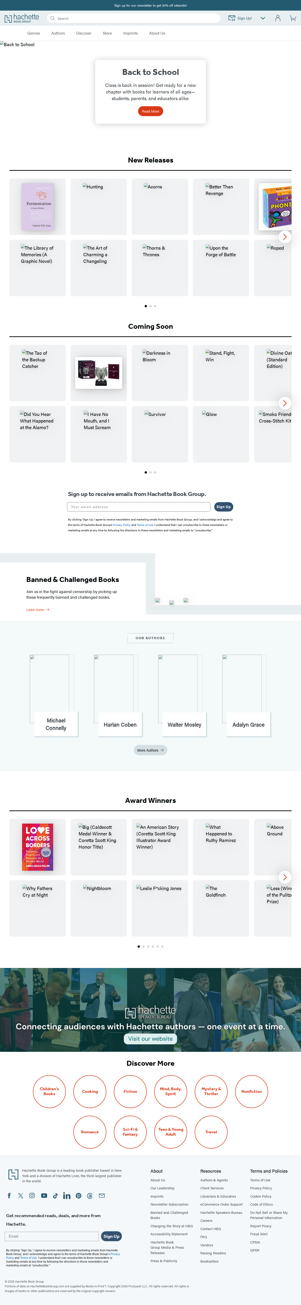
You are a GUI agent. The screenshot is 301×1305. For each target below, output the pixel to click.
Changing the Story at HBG (171, 1225)
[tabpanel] (150, 244)
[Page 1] (145, 306)
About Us (157, 1179)
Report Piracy (260, 1225)
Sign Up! (245, 18)
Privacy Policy (261, 1187)
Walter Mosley (184, 724)
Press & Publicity (163, 1260)
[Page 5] (157, 946)
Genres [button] (33, 33)
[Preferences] (262, 18)
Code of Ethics (261, 1204)
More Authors (147, 750)
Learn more (35, 609)
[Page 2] (150, 306)
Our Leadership (162, 1187)
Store (107, 33)
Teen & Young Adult (170, 1132)
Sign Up (224, 506)
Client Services (212, 1187)
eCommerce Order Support (221, 1204)
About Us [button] (157, 33)
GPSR (254, 1250)
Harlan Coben (120, 724)
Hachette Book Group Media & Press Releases (167, 1247)
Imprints (130, 33)
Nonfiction (252, 1091)
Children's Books (49, 1091)
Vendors (206, 1244)
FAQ (203, 1236)
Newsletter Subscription (169, 1204)
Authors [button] (58, 33)
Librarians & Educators (218, 1196)
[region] (150, 237)
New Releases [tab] (150, 159)
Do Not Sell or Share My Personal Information (269, 1215)
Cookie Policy (260, 1196)
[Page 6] (162, 946)
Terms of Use (260, 1179)
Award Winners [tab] (150, 800)
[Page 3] (155, 306)
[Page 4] (152, 946)
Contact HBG (210, 1228)
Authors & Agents (214, 1179)
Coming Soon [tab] (150, 326)
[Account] (278, 18)
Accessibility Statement (169, 1233)
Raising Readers (213, 1252)
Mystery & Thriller (211, 1091)
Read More (150, 111)
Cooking (90, 1091)
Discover (83, 33)
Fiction (130, 1091)
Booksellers (209, 1261)
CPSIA (255, 1242)
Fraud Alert (259, 1233)
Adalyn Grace (249, 724)
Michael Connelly (56, 724)
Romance (90, 1132)
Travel (211, 1132)
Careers (206, 1220)
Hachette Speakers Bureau (221, 1212)
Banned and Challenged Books (169, 1215)
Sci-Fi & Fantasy (130, 1132)
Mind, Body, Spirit (171, 1091)
